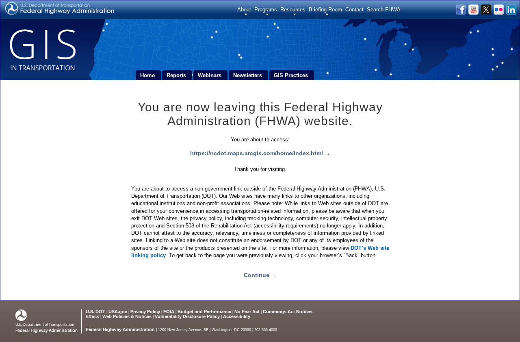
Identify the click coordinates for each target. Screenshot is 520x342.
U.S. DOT (95, 311)
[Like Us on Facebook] (461, 13)
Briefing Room (325, 9)
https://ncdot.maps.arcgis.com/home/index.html (256, 153)
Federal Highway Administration (120, 329)
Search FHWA (384, 9)
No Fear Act (247, 311)
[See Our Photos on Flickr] (499, 13)
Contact (354, 9)
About (244, 9)
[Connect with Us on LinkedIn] (510, 13)
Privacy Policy (145, 311)
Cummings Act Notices (287, 311)
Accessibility (236, 316)
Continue (256, 275)
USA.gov (117, 311)
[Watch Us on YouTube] (474, 13)
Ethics (92, 316)
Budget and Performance (204, 311)
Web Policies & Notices (127, 316)
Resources (293, 9)
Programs (265, 9)
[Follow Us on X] (486, 13)
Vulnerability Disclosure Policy (187, 316)
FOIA (168, 311)
